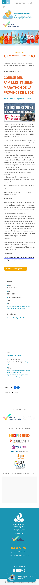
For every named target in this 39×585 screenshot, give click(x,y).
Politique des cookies (18, 582)
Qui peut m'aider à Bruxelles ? (18, 56)
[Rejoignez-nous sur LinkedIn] (19, 571)
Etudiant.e (16, 559)
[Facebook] (15, 387)
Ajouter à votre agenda (14, 269)
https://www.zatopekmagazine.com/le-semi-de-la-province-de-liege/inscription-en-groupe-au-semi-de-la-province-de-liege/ (18, 374)
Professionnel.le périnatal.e (21, 555)
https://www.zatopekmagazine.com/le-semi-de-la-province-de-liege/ (18, 307)
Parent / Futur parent (19, 552)
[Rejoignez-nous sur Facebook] (15, 571)
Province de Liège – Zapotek (16, 318)
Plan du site (30, 582)
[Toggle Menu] (35, 3)
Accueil (14, 63)
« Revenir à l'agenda (11, 393)
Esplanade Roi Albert (14, 356)
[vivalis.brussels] (11, 21)
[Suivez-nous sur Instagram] (23, 571)
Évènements (21, 63)
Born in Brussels (22, 13)
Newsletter (20, 3)
